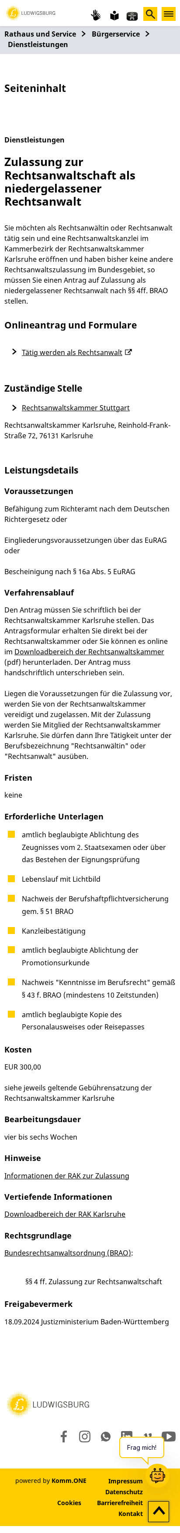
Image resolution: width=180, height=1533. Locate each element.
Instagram (84, 1437)
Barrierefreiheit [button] (120, 1503)
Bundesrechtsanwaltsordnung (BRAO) (67, 1253)
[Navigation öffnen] (169, 14)
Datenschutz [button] (124, 1492)
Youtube (169, 1437)
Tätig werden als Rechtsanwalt (72, 352)
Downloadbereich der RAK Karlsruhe (64, 1214)
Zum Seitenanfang (159, 1512)
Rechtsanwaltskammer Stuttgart (76, 408)
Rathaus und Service (40, 34)
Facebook (62, 1437)
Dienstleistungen (38, 44)
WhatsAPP (106, 1437)
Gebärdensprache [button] (96, 15)
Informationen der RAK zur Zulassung (66, 1176)
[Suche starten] (150, 14)
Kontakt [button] (130, 1513)
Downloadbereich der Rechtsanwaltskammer (89, 652)
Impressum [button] (125, 1481)
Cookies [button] (69, 1503)
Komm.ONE (69, 1480)
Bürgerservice (116, 34)
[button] (30, 12)
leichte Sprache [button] (114, 15)
